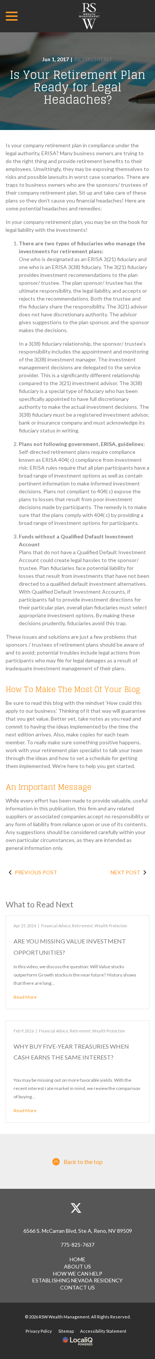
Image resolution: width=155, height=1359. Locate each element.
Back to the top (83, 1161)
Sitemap (66, 1331)
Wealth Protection (110, 926)
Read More (25, 997)
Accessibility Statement (103, 1331)
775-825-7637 (77, 1244)
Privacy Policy (39, 1331)
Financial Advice (55, 926)
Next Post (125, 872)
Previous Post (36, 872)
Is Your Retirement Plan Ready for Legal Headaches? (78, 87)
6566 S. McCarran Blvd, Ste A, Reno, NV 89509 (77, 1230)
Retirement (93, 58)
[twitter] (76, 1208)
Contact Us (77, 1287)
